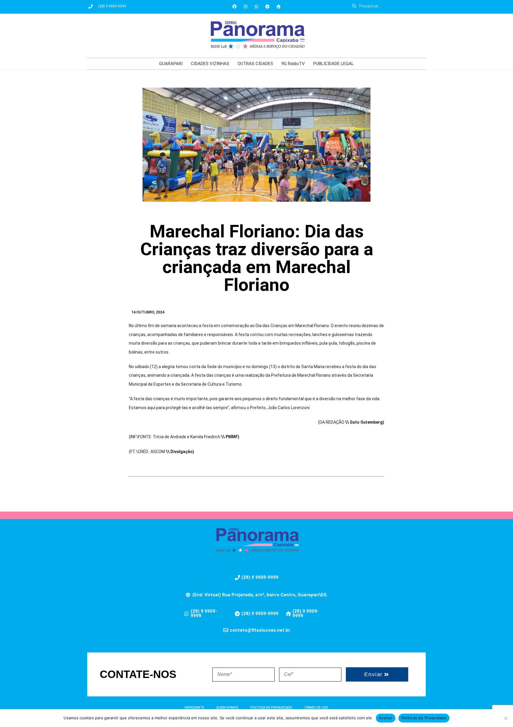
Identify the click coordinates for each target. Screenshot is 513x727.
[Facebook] (234, 6)
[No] (506, 718)
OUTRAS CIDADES (255, 63)
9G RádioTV (293, 63)
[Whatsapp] (256, 6)
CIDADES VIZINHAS (210, 63)
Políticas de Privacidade (423, 717)
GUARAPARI (171, 63)
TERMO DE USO (316, 707)
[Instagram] (245, 6)
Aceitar (385, 717)
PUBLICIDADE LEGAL (333, 63)
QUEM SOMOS (227, 707)
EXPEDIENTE (194, 707)
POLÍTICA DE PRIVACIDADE (271, 707)
